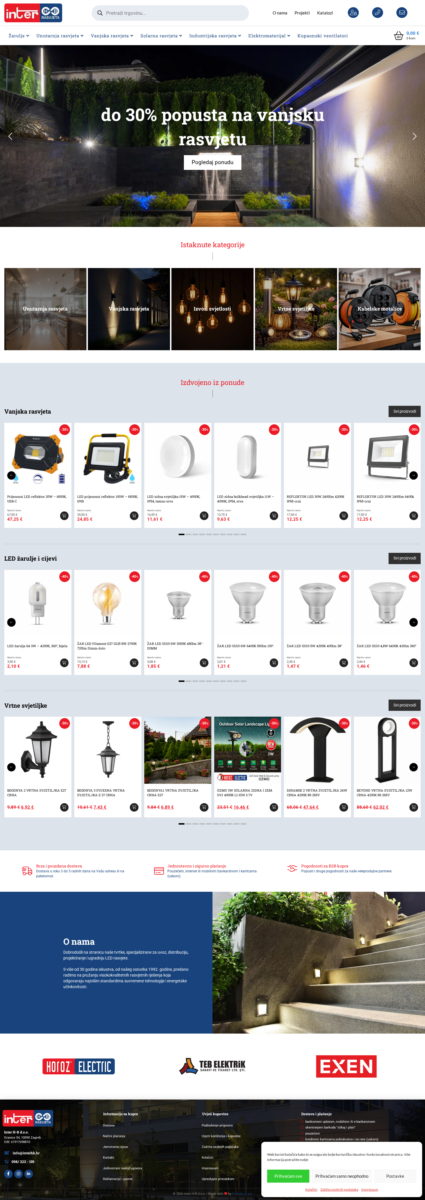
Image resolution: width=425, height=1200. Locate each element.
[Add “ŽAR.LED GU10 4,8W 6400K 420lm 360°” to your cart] (413, 662)
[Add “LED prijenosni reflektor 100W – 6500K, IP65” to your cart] (134, 515)
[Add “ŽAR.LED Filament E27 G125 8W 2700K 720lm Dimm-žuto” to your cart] (134, 662)
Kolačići (311, 1189)
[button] (406, 35)
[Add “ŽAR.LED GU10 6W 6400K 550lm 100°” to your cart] (273, 662)
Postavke (395, 1176)
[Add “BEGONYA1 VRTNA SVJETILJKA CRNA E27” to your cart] (204, 807)
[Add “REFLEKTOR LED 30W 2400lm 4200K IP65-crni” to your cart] (343, 515)
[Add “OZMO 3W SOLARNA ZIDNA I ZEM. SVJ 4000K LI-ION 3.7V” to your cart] (273, 807)
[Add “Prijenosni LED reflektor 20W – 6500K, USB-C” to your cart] (64, 515)
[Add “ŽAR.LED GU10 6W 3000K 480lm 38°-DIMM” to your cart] (204, 662)
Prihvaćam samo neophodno (341, 1176)
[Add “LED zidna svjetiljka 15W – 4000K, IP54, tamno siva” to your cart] (204, 515)
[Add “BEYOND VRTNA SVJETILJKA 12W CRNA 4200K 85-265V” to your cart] (413, 807)
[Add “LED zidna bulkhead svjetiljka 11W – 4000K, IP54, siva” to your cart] (273, 515)
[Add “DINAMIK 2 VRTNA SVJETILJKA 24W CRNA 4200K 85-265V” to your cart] (343, 807)
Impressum (369, 1189)
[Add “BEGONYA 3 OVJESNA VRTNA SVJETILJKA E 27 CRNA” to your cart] (134, 807)
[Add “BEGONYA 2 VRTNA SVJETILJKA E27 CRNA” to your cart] (64, 807)
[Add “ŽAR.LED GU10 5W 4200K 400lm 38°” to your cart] (343, 662)
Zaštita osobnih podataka (339, 1189)
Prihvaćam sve (288, 1176)
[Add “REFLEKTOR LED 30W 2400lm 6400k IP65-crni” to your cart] (413, 515)
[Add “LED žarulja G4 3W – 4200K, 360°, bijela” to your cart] (64, 662)
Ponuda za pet (242, 1194)
